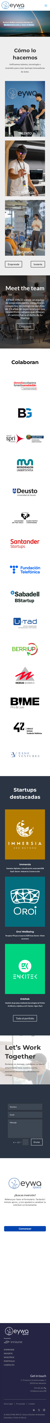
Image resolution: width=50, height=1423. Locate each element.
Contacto (9, 1365)
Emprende (13, 264)
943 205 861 (39, 1388)
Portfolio (9, 1361)
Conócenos (25, 326)
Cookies (31, 1404)
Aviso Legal (8, 1404)
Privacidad (20, 1404)
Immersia (25, 864)
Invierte (38, 264)
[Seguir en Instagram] (44, 1410)
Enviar (37, 1142)
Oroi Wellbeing (25, 931)
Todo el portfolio (25, 1018)
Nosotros (9, 1357)
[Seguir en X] (39, 1410)
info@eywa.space (37, 1391)
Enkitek (25, 999)
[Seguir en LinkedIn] (34, 1410)
